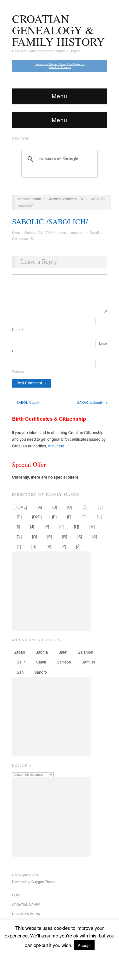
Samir (41, 661)
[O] (34, 536)
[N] (19, 536)
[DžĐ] (37, 516)
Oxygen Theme (43, 881)
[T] (19, 546)
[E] (54, 516)
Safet (62, 652)
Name (17, 329)
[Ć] (100, 506)
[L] (61, 526)
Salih (21, 661)
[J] (32, 526)
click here (56, 445)
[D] (19, 516)
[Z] (64, 546)
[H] (99, 516)
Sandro (40, 672)
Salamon (85, 652)
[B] (54, 506)
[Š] (94, 536)
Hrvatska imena (26, 914)
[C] (69, 506)
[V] (49, 546)
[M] (92, 526)
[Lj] (76, 526)
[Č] (85, 506)
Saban (19, 652)
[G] (84, 516)
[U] (33, 546)
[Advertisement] (51, 591)
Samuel (88, 661)
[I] (18, 526)
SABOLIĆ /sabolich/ (50, 221)
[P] (49, 536)
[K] (46, 526)
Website (18, 371)
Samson (64, 661)
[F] (69, 516)
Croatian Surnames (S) (65, 198)
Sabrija (42, 652)
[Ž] (78, 546)
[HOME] (20, 506)
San (20, 672)
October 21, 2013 (38, 232)
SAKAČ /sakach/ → (92, 402)
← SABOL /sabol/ (25, 402)
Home (36, 198)
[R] (64, 536)
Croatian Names (26, 904)
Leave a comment (70, 232)
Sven (16, 232)
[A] (39, 506)
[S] (79, 536)
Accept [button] (84, 945)
